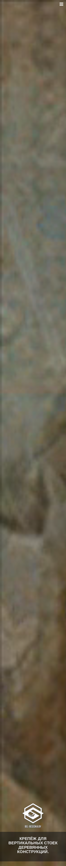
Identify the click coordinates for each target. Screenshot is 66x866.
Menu (61, 4)
